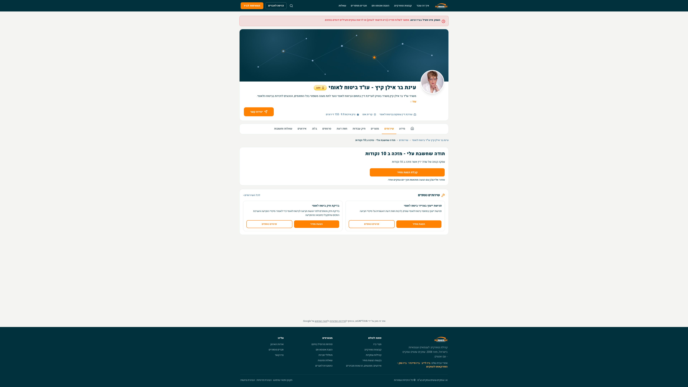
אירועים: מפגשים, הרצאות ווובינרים (363, 366)
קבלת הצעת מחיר (407, 172)
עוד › (413, 102)
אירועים (302, 129)
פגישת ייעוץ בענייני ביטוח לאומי (423, 206)
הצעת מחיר (419, 224)
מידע (402, 129)
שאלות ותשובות (283, 129)
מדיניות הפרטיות (338, 321)
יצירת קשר (256, 112)
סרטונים (326, 129)
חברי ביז (377, 344)
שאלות (342, 6)
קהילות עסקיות (373, 355)
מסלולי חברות (326, 355)
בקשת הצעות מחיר (371, 360)
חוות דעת (342, 129)
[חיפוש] (291, 6)
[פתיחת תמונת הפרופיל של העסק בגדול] (432, 82)
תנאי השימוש (321, 321)
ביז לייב (425, 363)
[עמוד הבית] (412, 129)
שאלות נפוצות (325, 360)
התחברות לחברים (324, 366)
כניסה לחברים (276, 6)
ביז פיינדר (414, 363)
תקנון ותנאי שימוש (282, 380)
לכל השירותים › (251, 195)
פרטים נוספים (371, 224)
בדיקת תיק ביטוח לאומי (325, 206)
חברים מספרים (359, 6)
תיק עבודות (359, 129)
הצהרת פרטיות (264, 380)
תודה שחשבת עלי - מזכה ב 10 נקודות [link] (375, 140)
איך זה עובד (422, 6)
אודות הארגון (277, 344)
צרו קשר (279, 355)
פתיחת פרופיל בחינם (322, 344)
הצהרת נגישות (247, 380)
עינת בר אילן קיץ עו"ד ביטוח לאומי (430, 140)
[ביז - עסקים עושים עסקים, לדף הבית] (441, 6)
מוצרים (375, 129)
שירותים (389, 129)
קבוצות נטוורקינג (403, 6)
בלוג (314, 129)
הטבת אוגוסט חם (380, 6)
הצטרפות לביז (252, 6)
